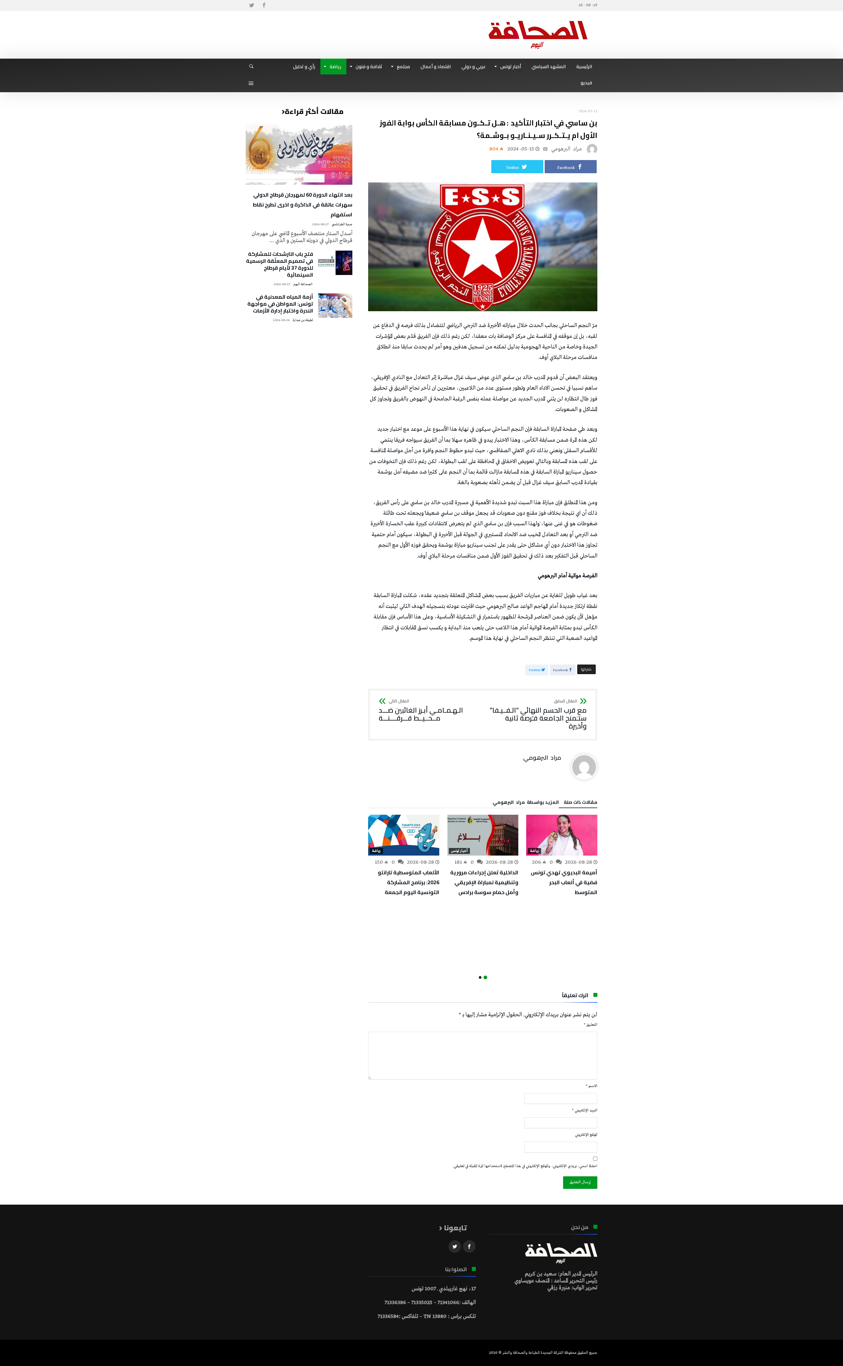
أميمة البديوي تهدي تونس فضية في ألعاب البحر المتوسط (564, 882)
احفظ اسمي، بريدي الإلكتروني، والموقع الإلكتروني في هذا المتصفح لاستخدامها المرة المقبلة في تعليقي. (525, 1166)
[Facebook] (263, 5)
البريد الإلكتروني (584, 1110)
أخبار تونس (459, 851)
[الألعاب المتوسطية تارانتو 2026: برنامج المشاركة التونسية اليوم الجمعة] (403, 835)
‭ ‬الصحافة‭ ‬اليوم (303, 284)
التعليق (590, 1025)
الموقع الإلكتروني (586, 1135)
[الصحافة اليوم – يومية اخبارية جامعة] (538, 21)
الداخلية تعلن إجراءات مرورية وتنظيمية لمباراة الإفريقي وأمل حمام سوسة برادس (484, 882)
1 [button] (485, 977)
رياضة (534, 851)
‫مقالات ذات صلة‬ (580, 803)
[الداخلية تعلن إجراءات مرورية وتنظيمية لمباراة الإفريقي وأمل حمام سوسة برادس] (482, 835)
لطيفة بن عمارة (303, 320)
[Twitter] (251, 5)
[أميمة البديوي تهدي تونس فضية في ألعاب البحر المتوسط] (561, 835)
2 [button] (480, 977)
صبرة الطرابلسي (342, 224)
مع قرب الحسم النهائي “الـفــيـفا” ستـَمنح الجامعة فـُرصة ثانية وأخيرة (538, 714)
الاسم (591, 1086)
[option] (561, 856)
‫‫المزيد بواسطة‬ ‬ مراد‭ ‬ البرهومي (526, 803)
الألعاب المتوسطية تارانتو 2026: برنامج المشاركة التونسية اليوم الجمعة (408, 882)
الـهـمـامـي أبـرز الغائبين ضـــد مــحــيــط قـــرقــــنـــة (421, 710)
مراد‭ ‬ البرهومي (566, 149)
